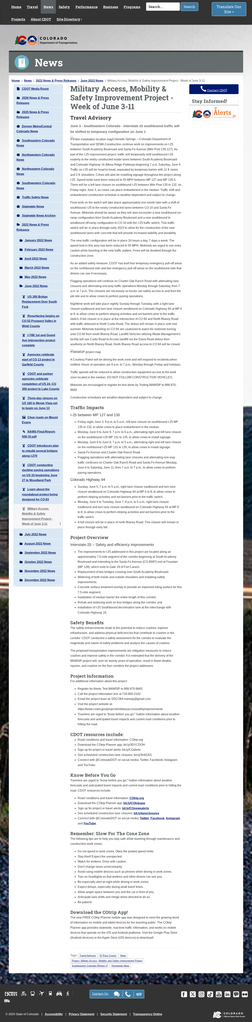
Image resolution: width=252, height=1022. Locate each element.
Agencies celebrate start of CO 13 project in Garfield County (38, 359)
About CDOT (41, 19)
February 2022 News (38, 249)
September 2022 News (40, 552)
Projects (18, 19)
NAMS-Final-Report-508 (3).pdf (39, 434)
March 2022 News (36, 267)
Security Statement (113, 1014)
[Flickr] (244, 994)
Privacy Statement (81, 1014)
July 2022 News (35, 534)
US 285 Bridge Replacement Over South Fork (39, 301)
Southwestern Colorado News (35, 185)
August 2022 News (37, 543)
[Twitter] (192, 994)
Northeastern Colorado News (35, 171)
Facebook (158, 818)
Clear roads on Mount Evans (40, 420)
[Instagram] (201, 994)
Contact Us (100, 994)
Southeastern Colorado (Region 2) (90, 965)
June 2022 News (91, 80)
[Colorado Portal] (229, 1013)
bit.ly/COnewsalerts (135, 808)
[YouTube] (218, 994)
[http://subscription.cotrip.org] (214, 112)
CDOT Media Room (35, 88)
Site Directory (68, 19)
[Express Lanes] (11, 993)
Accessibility (54, 1014)
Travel (32, 7)
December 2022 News (39, 580)
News (48, 7)
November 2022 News (39, 571)
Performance (86, 7)
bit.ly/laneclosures (146, 813)
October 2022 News (38, 561)
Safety (64, 7)
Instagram (173, 818)
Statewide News (32, 206)
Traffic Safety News (35, 197)
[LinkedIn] (227, 994)
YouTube (89, 823)
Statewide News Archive (38, 215)
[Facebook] (184, 994)
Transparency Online (147, 1014)
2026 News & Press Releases (32, 100)
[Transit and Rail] (32, 993)
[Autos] (59, 993)
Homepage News (120, 965)
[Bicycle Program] (23, 993)
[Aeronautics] (41, 993)
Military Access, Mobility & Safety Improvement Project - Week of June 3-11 (37, 516)
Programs (132, 7)
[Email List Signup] (236, 994)
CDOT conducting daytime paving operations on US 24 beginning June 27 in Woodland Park (40, 473)
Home (16, 7)
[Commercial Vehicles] (7, 1001)
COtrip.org (137, 798)
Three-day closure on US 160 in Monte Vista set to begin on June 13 (39, 403)
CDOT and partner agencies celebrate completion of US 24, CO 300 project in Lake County (40, 381)
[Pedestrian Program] (68, 993)
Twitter (144, 818)
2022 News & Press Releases (56, 80)
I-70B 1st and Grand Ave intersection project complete (38, 340)
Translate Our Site (229, 9)
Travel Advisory (88, 955)
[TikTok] (210, 994)
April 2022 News (35, 258)
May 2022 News (35, 277)
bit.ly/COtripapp (134, 803)
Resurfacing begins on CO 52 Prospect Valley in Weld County (40, 321)
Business (110, 7)
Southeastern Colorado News (35, 143)
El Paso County (108, 955)
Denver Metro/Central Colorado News (34, 129)
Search (189, 6)
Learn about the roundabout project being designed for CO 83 (40, 494)
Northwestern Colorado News (35, 157)
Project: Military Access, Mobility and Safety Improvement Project (107, 960)
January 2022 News (38, 240)
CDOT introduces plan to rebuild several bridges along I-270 (40, 450)
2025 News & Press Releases (32, 115)
